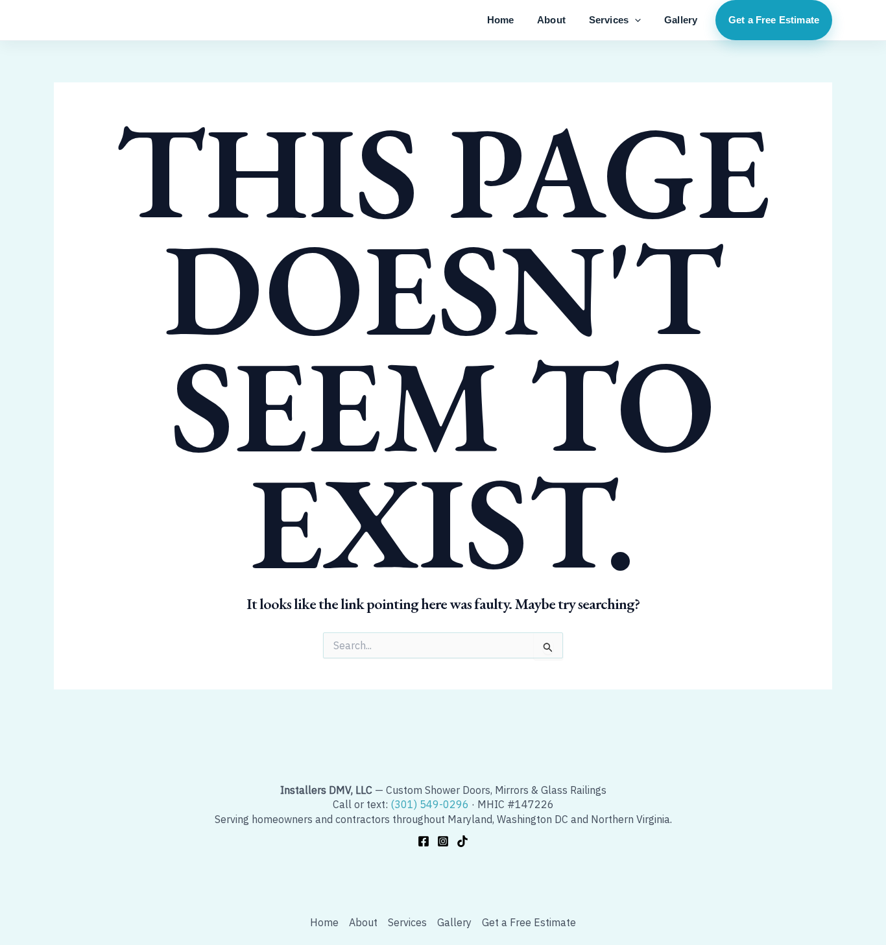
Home (500, 19)
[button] (635, 20)
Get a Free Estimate (773, 19)
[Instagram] (443, 841)
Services (609, 19)
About (551, 19)
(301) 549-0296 (429, 804)
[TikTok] (462, 841)
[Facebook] (423, 841)
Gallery (680, 19)
